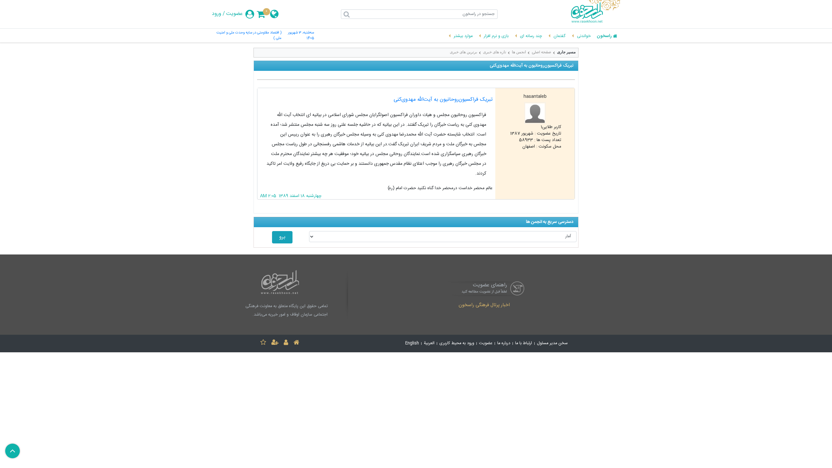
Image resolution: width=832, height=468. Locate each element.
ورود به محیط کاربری (456, 343)
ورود (216, 14)
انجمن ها (519, 52)
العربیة (429, 343)
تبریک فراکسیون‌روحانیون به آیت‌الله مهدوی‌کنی (443, 99)
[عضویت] (275, 343)
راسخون (604, 36)
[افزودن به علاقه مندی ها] (263, 343)
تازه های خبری (494, 52)
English (412, 343)
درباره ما (503, 343)
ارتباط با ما (523, 343)
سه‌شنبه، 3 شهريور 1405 (301, 35)
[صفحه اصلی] (296, 343)
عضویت (234, 14)
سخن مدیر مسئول (552, 343)
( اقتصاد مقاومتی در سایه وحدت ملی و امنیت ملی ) (248, 35)
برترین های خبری (463, 52)
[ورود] (286, 343)
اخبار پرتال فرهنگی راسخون (484, 305)
